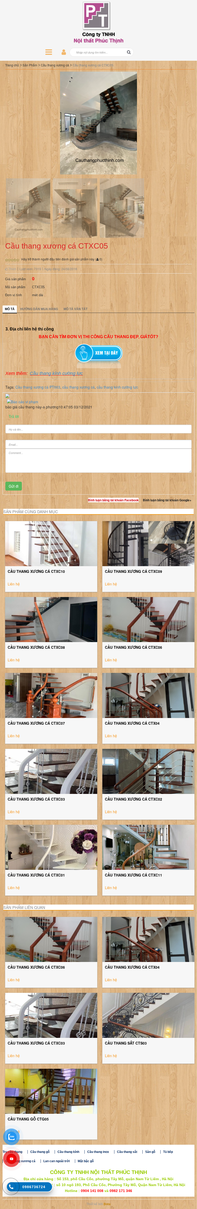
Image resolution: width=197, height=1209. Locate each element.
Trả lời (14, 416)
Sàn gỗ (150, 1152)
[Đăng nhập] (64, 52)
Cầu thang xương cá (55, 65)
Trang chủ (12, 65)
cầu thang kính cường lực (117, 387)
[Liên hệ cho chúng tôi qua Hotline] (11, 1187)
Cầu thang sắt (127, 1152)
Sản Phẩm (30, 65)
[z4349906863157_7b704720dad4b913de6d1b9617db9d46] (121, 207)
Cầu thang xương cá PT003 (37, 387)
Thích (12, 269)
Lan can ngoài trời (56, 1161)
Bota (107, 1204)
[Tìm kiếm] (128, 52)
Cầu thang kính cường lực (56, 373)
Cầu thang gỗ (40, 1152)
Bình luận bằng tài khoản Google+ (167, 500)
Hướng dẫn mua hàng (39, 309)
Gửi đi (13, 486)
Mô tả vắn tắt (75, 309)
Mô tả (10, 309)
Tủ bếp (168, 1152)
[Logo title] (98, 22)
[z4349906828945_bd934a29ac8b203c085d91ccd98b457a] (75, 207)
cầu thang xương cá (78, 387)
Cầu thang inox (98, 1152)
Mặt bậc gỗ (86, 1161)
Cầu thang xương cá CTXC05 (93, 65)
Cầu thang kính (68, 1152)
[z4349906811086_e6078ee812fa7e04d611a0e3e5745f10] (28, 207)
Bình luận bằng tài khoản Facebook (113, 500)
